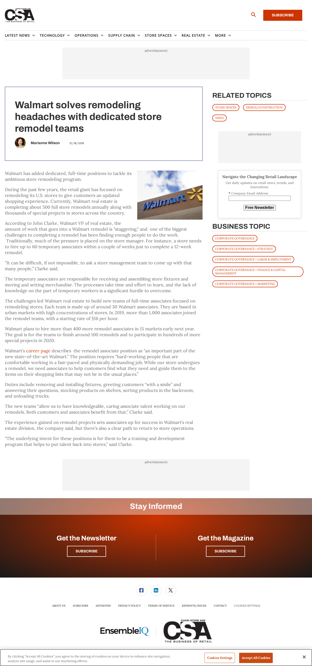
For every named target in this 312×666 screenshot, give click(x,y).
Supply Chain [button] (121, 35)
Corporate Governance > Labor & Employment (253, 259)
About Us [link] (59, 605)
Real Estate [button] (193, 35)
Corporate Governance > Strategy (244, 249)
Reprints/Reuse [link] (194, 605)
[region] (156, 657)
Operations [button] (86, 35)
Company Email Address (248, 193)
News (219, 118)
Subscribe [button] (87, 551)
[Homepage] (20, 15)
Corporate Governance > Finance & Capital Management (250, 271)
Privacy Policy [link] (129, 605)
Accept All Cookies (256, 658)
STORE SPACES (225, 107)
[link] (141, 590)
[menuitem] (22, 35)
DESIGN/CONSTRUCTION (264, 107)
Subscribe (283, 15)
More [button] (220, 35)
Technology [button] (52, 35)
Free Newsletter (259, 207)
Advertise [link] (103, 605)
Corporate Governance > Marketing (245, 284)
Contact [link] (220, 605)
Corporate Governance (234, 238)
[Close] (304, 657)
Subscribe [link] (80, 605)
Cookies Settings (247, 605)
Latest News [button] (17, 35)
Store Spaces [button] (158, 35)
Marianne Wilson (45, 143)
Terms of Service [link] (161, 605)
